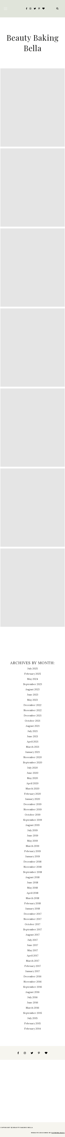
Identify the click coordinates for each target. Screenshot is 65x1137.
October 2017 (32, 924)
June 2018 (32, 882)
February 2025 (32, 673)
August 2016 (32, 992)
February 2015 (32, 1023)
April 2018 (32, 893)
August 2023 (32, 689)
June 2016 (32, 1002)
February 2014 (32, 1028)
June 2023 (32, 694)
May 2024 (32, 679)
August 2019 (32, 825)
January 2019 (32, 856)
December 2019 (32, 804)
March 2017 (32, 960)
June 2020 (32, 772)
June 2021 (32, 736)
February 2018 (32, 903)
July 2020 (32, 767)
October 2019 (32, 814)
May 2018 (32, 887)
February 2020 (32, 793)
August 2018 (32, 877)
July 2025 (32, 668)
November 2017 (32, 919)
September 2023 (32, 684)
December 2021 (32, 715)
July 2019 (32, 830)
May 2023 (32, 699)
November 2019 (33, 809)
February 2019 (32, 851)
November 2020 (32, 757)
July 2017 (33, 939)
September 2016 (32, 986)
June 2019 (32, 835)
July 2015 (32, 1018)
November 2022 (33, 710)
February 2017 (32, 966)
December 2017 (32, 913)
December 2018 (32, 861)
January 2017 (32, 971)
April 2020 (32, 783)
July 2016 (32, 997)
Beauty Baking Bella (32, 42)
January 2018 (32, 908)
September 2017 (32, 929)
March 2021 (32, 746)
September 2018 (32, 872)
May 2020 (32, 778)
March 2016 (32, 1007)
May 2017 (32, 950)
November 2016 (33, 981)
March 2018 (32, 898)
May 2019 (32, 840)
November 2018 (33, 866)
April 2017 (32, 955)
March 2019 (32, 846)
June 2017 (32, 945)
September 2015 (32, 1013)
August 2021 (33, 725)
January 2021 (32, 752)
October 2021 (32, 720)
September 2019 (32, 819)
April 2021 (32, 741)
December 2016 (32, 976)
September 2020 (32, 762)
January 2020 (32, 799)
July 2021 (33, 731)
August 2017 (33, 934)
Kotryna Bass (58, 1133)
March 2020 (32, 788)
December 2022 (32, 705)
